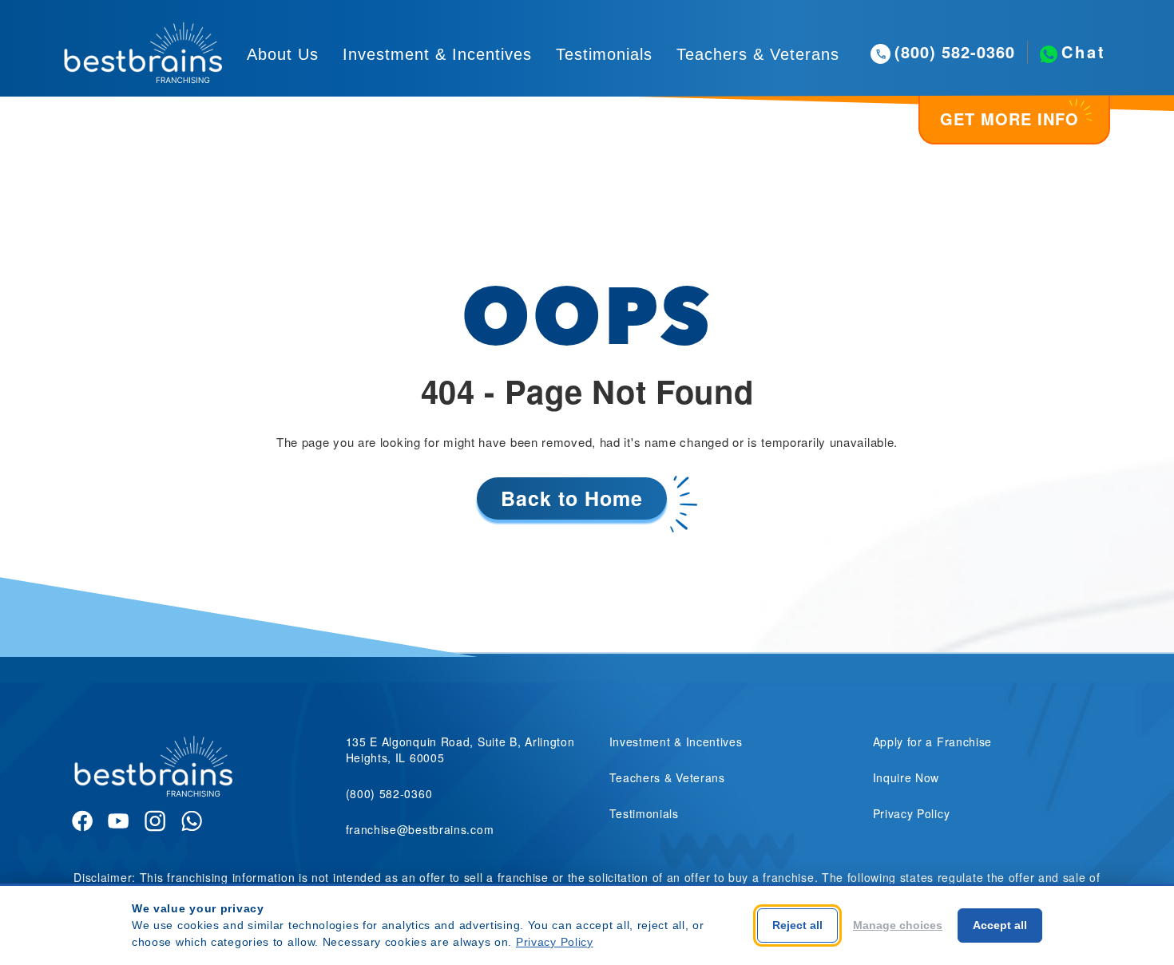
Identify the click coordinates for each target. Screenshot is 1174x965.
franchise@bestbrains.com (420, 829)
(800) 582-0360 (954, 52)
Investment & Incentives (437, 54)
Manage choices (897, 925)
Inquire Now (906, 777)
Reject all (797, 925)
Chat (1083, 52)
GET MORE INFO (1009, 118)
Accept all (1000, 925)
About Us (283, 54)
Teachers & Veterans (757, 54)
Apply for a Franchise (933, 741)
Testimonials (604, 54)
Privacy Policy (911, 813)
